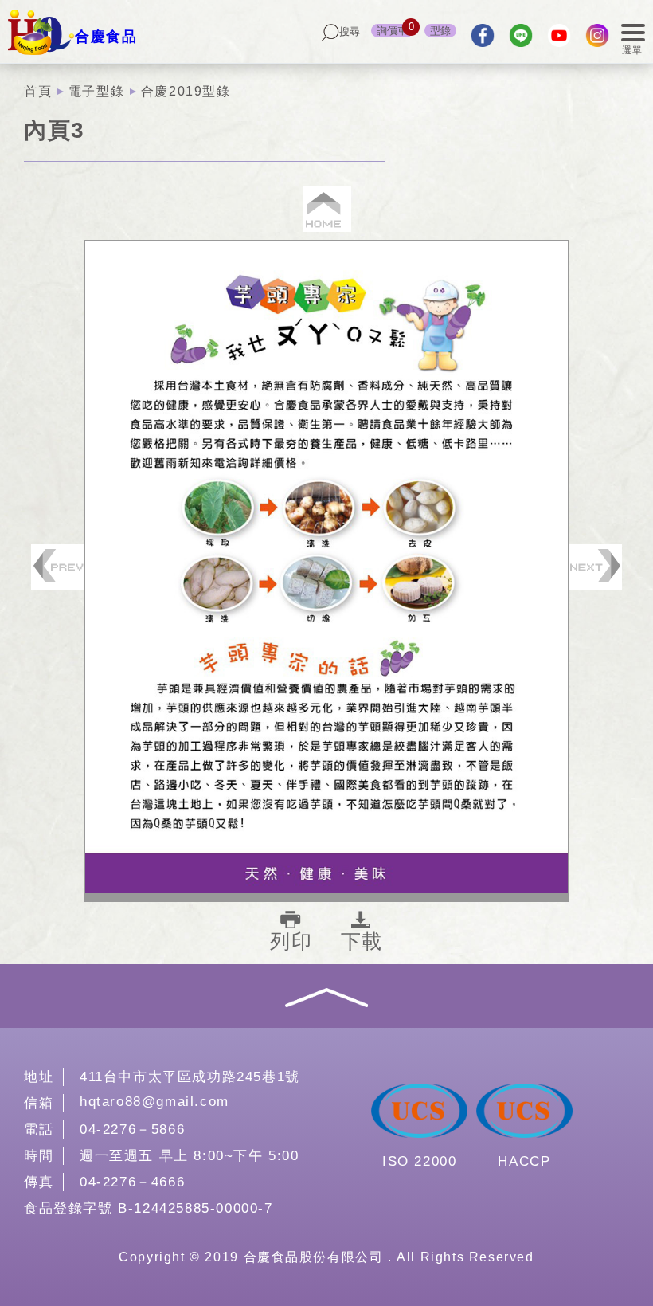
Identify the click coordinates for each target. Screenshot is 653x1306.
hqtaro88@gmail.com (154, 1101)
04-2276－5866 (132, 1129)
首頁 (38, 91)
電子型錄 (96, 91)
